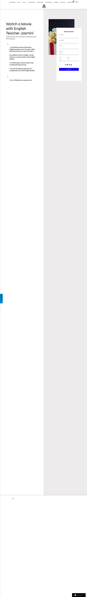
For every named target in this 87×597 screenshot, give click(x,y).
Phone (68, 57)
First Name (61, 34)
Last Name (61, 40)
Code (60, 57)
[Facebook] (65, 65)
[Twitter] (67, 65)
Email (60, 45)
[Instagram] (69, 65)
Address (61, 51)
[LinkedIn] (71, 65)
